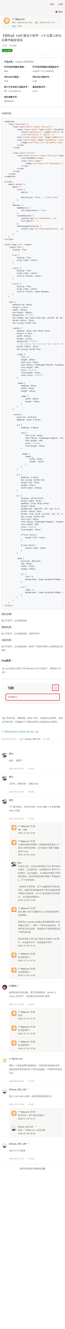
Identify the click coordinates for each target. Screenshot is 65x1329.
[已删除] (13, 985)
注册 (60, 4)
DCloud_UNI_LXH (32, 739)
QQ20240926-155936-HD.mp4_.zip (21, 731)
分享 (48, 739)
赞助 (60, 11)
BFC (11, 753)
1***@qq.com (18, 18)
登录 (52, 4)
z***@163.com (16, 1058)
